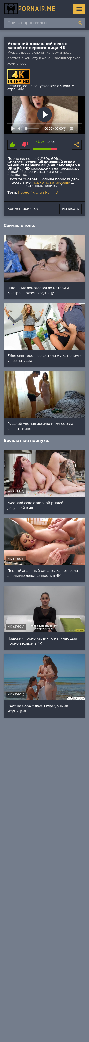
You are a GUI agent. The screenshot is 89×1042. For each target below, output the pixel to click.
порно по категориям (51, 182)
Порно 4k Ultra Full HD (38, 192)
